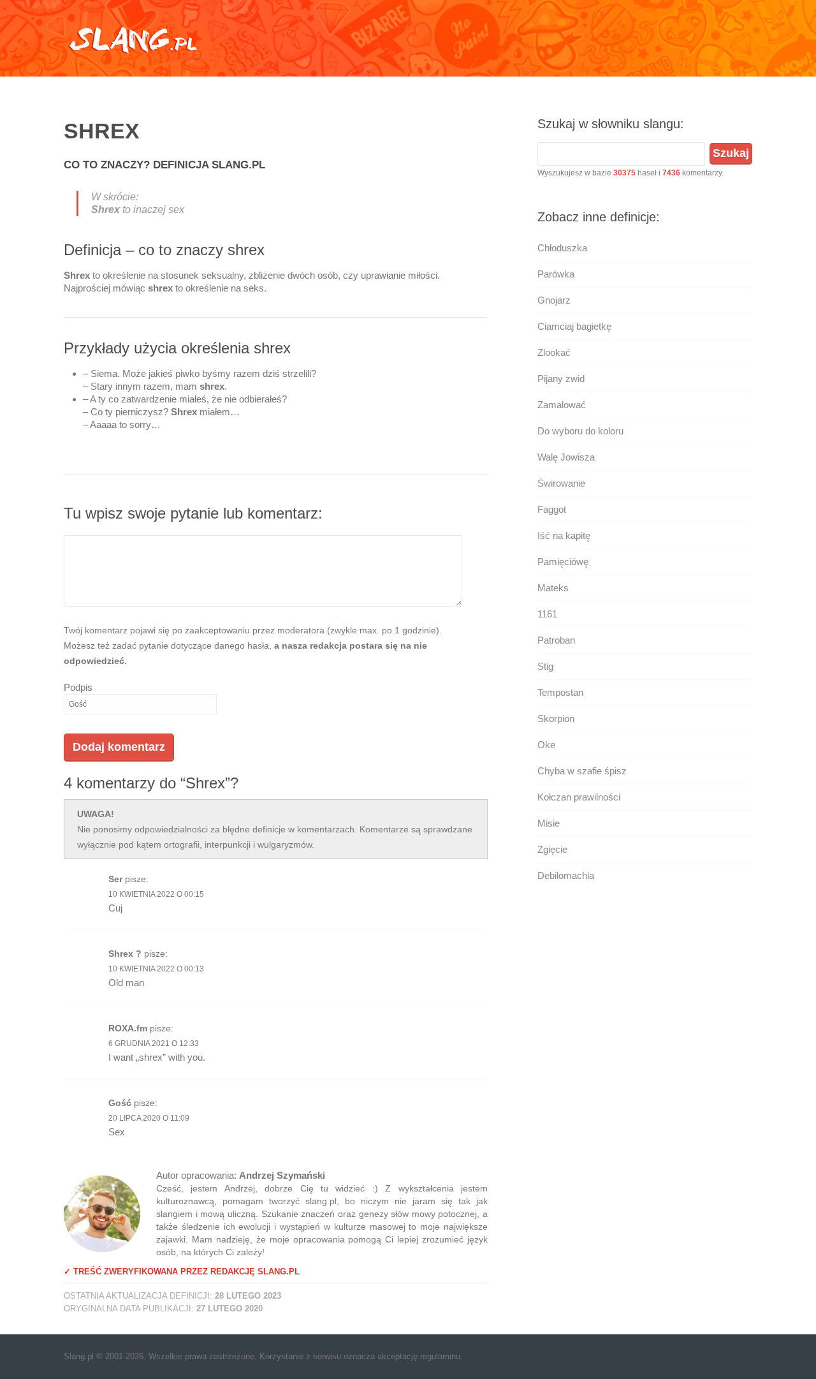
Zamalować (561, 404)
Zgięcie (552, 849)
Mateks (553, 587)
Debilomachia (565, 875)
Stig (545, 666)
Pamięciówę (562, 561)
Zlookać (554, 352)
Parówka (555, 274)
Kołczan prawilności (578, 797)
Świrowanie (561, 483)
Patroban (556, 640)
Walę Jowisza (566, 457)
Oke (546, 744)
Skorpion (555, 718)
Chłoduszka (562, 247)
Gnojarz (554, 300)
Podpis (78, 687)
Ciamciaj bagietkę (574, 326)
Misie (548, 823)
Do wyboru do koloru (580, 430)
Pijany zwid (561, 378)
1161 (547, 613)
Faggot (551, 509)
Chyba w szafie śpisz (582, 770)
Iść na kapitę (563, 535)
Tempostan (560, 692)
